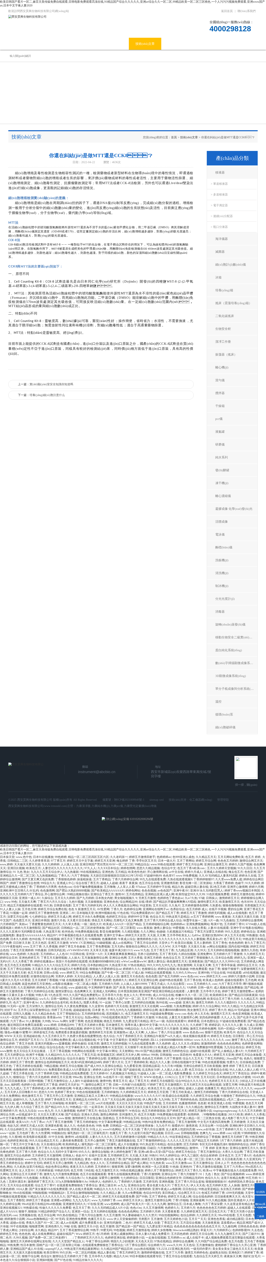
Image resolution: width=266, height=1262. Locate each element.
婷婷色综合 (248, 931)
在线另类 (93, 1043)
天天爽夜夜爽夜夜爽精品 (120, 954)
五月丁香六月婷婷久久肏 (158, 998)
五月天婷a (117, 946)
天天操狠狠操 (93, 901)
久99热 (46, 1021)
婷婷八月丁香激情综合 (159, 1170)
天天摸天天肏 (196, 946)
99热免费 (13, 1245)
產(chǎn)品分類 (232, 158)
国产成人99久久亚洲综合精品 (103, 1066)
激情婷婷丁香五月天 (41, 1181)
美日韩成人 (169, 1192)
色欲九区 (13, 1125)
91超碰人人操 (146, 1073)
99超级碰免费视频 (161, 1013)
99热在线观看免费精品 (42, 1118)
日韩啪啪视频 (189, 1133)
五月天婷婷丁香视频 (45, 980)
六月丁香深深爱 (212, 1204)
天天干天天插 (131, 1129)
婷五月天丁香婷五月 (74, 939)
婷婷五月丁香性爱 (21, 1062)
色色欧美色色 (86, 1125)
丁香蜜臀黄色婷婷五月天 (45, 924)
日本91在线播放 (43, 857)
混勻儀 (220, 380)
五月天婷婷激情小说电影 (130, 1136)
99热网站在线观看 (83, 1051)
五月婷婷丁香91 (234, 924)
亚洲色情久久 (54, 1226)
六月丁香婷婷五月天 (129, 1036)
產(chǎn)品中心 (86, 43)
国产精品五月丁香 (167, 913)
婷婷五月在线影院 (162, 1080)
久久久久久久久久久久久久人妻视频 (182, 939)
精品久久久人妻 (160, 1062)
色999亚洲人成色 (183, 857)
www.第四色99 (182, 1054)
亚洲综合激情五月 (215, 864)
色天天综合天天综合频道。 (31, 1051)
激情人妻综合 (162, 927)
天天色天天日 (144, 1241)
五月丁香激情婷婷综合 (151, 1140)
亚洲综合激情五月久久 (244, 1148)
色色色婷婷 (236, 942)
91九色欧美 (157, 1163)
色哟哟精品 (180, 1148)
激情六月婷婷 (97, 998)
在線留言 (200, 43)
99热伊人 (95, 1181)
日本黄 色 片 (100, 1010)
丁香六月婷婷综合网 (125, 879)
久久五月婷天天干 (53, 1036)
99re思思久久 (253, 1166)
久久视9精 (15, 1136)
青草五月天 (120, 1080)
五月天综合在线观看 (20, 1185)
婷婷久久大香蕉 (255, 1114)
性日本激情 (27, 1245)
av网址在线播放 (217, 946)
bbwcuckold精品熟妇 (186, 1230)
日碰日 (151, 1148)
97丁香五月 (58, 860)
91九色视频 (30, 1177)
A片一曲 (213, 920)
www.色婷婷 (18, 954)
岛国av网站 (92, 1017)
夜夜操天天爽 (232, 1256)
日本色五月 (226, 1155)
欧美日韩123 (148, 1047)
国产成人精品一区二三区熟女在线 (198, 1118)
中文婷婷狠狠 (184, 998)
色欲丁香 (214, 968)
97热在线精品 (136, 965)
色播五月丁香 (118, 1133)
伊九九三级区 (190, 1155)
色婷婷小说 (28, 1084)
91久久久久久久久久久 (173, 1024)
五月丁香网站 (185, 860)
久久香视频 (50, 946)
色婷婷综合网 (132, 909)
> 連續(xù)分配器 (222, 216)
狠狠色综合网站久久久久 (142, 946)
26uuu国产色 (234, 1058)
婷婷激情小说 (135, 1237)
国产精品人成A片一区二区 (84, 1196)
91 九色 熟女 (21, 871)
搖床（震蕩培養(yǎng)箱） (233, 303)
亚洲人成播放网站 (122, 1233)
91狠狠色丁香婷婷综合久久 (238, 1095)
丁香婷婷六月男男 (45, 886)
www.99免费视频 (186, 875)
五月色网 (251, 980)
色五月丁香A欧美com (191, 868)
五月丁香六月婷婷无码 (87, 905)
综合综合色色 (55, 1047)
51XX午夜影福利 (11, 946)
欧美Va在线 (59, 987)
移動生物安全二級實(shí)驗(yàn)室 (236, 637)
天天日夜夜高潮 (232, 1159)
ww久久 (44, 998)
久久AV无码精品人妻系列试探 (218, 875)
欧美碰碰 (182, 968)
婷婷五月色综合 (186, 1151)
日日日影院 (146, 1177)
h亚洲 (236, 1133)
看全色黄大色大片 (158, 1185)
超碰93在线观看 (200, 1051)
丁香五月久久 (180, 1185)
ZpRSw (196, 935)
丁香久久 (64, 875)
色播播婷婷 (109, 939)
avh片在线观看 (105, 1103)
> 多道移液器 (219, 194)
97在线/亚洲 (95, 1204)
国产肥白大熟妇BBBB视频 (73, 890)
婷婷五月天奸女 (69, 1084)
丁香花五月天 (170, 1222)
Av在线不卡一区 (113, 1077)
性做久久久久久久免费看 (55, 1207)
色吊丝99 (247, 901)
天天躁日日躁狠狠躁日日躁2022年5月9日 (116, 875)
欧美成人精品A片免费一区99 (176, 1047)
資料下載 (174, 43)
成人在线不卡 (195, 1237)
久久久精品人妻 (110, 1192)
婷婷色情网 (128, 868)
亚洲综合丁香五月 (102, 894)
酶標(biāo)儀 (223, 547)
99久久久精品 (230, 1006)
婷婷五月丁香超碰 (37, 1200)
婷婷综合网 (150, 1010)
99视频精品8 (56, 1192)
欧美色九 (76, 1002)
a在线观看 (81, 1136)
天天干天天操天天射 (13, 972)
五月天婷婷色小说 (175, 1219)
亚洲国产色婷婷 (139, 1039)
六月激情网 (164, 1148)
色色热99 (259, 1155)
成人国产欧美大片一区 (135, 1204)
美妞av (23, 924)
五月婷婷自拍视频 (143, 1002)
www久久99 (174, 1245)
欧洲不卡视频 (35, 1054)
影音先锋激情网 (110, 931)
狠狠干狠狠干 (230, 968)
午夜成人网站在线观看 (87, 1088)
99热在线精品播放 (131, 1170)
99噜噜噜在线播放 (215, 1114)
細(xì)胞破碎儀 (225, 727)
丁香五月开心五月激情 (58, 1095)
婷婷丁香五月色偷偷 (72, 946)
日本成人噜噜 (192, 1204)
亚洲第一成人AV (29, 898)
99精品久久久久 (158, 1136)
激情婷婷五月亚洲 (100, 1032)
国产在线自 (72, 1114)
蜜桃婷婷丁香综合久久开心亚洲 (235, 1245)
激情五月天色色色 (132, 976)
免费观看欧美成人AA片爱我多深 (69, 1069)
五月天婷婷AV (99, 1073)
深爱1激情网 (133, 1166)
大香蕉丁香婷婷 (223, 883)
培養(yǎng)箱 (224, 290)
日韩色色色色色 (248, 1226)
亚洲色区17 (235, 1252)
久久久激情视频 (65, 1110)
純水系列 (221, 457)
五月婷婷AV (102, 1166)
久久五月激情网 (153, 1207)
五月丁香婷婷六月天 (229, 1129)
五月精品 (121, 871)
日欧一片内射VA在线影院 (129, 1084)
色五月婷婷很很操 (153, 1110)
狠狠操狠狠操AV (216, 1181)
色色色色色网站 (128, 1211)
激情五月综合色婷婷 (17, 1155)
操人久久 (70, 1125)
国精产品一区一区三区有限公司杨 (58, 1245)
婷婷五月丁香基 (47, 1084)
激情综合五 (174, 1204)
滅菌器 (220, 251)
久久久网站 (147, 931)
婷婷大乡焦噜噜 (161, 1230)
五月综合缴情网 (39, 1129)
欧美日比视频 (183, 942)
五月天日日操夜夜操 (13, 1080)
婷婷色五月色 (8, 1233)
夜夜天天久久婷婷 (81, 1166)
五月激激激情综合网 (94, 957)
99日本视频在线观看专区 (145, 1256)
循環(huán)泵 (224, 714)
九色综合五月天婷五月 (208, 1256)
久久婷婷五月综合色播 (204, 1095)
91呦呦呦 (94, 939)
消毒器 (220, 611)
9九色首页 (55, 995)
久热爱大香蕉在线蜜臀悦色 (84, 1036)
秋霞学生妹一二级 (195, 920)
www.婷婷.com (222, 1133)
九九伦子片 (163, 1125)
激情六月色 (58, 920)
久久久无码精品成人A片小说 (110, 1207)
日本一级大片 (166, 860)
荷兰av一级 (157, 1021)
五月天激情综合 (203, 1163)
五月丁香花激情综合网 (74, 1230)
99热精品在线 (132, 1122)
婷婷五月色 (253, 1047)
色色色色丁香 (112, 1159)
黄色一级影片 (93, 1159)
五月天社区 (160, 905)
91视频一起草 (19, 913)
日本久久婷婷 (19, 939)
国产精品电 (251, 987)
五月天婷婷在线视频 (104, 1211)
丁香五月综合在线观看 (177, 1256)
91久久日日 (245, 868)
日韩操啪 (165, 1054)
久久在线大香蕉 (196, 927)
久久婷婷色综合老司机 (54, 1002)
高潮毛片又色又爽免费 (128, 920)
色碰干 (239, 883)
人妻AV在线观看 (218, 927)
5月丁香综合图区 (135, 1245)
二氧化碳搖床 (224, 316)
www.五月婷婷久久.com (202, 983)
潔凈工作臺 (223, 341)
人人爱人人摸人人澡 (106, 976)
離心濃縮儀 (223, 496)
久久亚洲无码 (252, 1159)
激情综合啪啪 (100, 1151)
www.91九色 (141, 950)
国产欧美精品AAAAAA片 (107, 890)
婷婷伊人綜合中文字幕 (107, 1069)
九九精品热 (81, 1163)
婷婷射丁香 (251, 1252)
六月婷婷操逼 (44, 1170)
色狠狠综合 (149, 968)
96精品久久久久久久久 (108, 1189)
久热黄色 (215, 905)
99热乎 (94, 1230)
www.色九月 (45, 1110)
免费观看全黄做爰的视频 (71, 1032)
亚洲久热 (188, 1002)
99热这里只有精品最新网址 (81, 1248)
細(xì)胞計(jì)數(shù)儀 (230, 264)
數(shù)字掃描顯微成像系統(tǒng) (236, 663)
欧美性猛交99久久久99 (190, 894)
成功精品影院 (235, 1219)
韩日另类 (10, 987)
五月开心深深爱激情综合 (34, 1010)
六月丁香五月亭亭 (230, 983)
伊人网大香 (149, 1099)
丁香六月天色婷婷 (37, 1077)
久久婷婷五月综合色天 (207, 1073)
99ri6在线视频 (22, 1192)
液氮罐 (220, 431)
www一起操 (7, 1133)
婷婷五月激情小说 (200, 1110)
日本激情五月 (114, 1024)
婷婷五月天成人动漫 (147, 1222)
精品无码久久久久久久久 (237, 1088)
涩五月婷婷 (190, 1144)
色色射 (202, 1103)
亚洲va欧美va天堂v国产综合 (156, 1151)
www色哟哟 (111, 1204)
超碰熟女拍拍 (218, 1252)
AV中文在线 (55, 1136)
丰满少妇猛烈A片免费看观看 (69, 968)
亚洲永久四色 (90, 1114)
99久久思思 (232, 931)
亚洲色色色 (111, 901)
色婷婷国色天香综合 (241, 1181)
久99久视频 (20, 1237)
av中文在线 (176, 871)
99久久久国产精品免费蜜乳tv (81, 995)
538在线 (89, 1170)
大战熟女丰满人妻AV (242, 1107)
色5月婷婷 (102, 1233)
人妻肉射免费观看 (71, 1140)
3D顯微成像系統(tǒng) (230, 676)
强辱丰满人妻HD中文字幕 (141, 1024)
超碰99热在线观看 (170, 980)
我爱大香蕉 (90, 1002)
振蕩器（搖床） (226, 354)
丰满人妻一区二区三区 (189, 1159)
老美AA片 (22, 1122)
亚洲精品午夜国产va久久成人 (163, 1036)
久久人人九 (228, 1017)
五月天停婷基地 (48, 1159)
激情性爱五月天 (207, 901)
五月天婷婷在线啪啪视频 (223, 950)
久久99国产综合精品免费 (211, 1241)
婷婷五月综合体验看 (248, 1054)
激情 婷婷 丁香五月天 (236, 1066)
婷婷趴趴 (214, 1024)
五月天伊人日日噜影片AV (20, 1092)
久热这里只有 (51, 931)
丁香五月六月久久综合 (52, 901)
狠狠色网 (200, 998)
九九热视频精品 (46, 875)
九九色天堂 (36, 1099)
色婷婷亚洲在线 (17, 1140)
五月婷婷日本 (78, 998)
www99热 (31, 1159)
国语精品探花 (151, 1066)
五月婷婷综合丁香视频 (205, 1136)
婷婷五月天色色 (221, 1036)
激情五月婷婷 (204, 1002)
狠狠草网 (117, 1166)
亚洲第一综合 (80, 1211)
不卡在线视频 (51, 939)
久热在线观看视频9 (179, 879)
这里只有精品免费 (232, 1177)
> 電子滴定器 (219, 205)
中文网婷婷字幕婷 (100, 987)
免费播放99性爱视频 (209, 1047)
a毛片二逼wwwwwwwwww (243, 1099)
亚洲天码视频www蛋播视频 (52, 1043)
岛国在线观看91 (176, 1021)
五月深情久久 (35, 1006)
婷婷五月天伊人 (133, 1200)
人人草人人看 (125, 886)
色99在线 (35, 939)
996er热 (77, 1077)
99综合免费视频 (90, 972)
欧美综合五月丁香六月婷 (223, 998)
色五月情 (76, 1170)
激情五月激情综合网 (158, 1200)
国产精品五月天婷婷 (205, 1140)
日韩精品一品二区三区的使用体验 (83, 927)
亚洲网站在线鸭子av (156, 909)
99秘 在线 (70, 1226)
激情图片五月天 (221, 1013)
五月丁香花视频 (60, 1051)
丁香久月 (116, 909)
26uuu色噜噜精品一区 (40, 1219)
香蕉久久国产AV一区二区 (123, 998)
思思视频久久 (115, 1013)
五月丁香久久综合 (47, 1148)
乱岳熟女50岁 (151, 1069)
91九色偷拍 (227, 920)
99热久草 (41, 995)
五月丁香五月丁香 (162, 950)
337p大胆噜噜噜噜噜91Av (71, 1181)
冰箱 (218, 277)
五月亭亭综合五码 (127, 1118)
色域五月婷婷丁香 (213, 1192)
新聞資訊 (116, 43)
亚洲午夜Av (30, 1002)
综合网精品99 (128, 901)
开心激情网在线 (157, 871)
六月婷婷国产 (8, 924)
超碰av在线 (17, 1222)
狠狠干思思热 (213, 1032)
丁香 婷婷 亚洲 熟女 (215, 1148)
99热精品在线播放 (121, 1095)
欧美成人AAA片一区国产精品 (122, 924)
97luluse (141, 886)
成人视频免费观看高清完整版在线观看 (230, 1237)
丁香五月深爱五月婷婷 (208, 931)
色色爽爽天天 (83, 991)
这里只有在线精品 (71, 1159)
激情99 (69, 1136)
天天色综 (189, 1245)
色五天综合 (196, 1069)
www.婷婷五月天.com (213, 976)
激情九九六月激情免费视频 (61, 1174)
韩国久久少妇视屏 (122, 1241)
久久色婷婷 (163, 1043)
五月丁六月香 (174, 1252)
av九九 (122, 1185)
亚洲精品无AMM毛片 (86, 1099)
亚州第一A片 (94, 954)
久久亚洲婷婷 (26, 987)
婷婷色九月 (43, 987)
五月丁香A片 (243, 1155)
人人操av (151, 1032)
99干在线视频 (19, 1226)
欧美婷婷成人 (71, 1144)
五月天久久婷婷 (65, 898)
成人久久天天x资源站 (186, 1043)
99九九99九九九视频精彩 (126, 1010)
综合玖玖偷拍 (75, 1058)
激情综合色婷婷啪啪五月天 (52, 1062)
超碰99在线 (133, 1099)
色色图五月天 (22, 920)
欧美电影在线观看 (35, 1136)
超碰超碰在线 (82, 1010)
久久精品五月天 (206, 857)
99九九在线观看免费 (153, 879)
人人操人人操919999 (134, 983)
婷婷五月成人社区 (32, 1125)
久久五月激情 (112, 1215)
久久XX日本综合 (108, 868)
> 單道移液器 (219, 183)
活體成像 (221, 521)
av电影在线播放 (62, 983)
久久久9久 (147, 1028)
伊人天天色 (202, 1013)
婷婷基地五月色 (43, 1032)
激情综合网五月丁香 (98, 1084)
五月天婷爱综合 (14, 1054)
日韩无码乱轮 (56, 950)
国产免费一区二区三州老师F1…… (51, 1237)
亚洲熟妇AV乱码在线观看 (124, 1058)
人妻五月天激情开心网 (183, 1017)
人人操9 (74, 1080)
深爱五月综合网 (17, 916)
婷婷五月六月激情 (166, 1028)
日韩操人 (212, 898)
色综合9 (46, 1256)
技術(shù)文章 (145, 43)
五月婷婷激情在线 (93, 1013)
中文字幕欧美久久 (77, 1047)
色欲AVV (81, 1155)
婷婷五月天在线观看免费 (118, 1196)
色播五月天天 (96, 1219)
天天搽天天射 (40, 968)
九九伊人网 (11, 1107)
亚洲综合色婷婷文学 (168, 1177)
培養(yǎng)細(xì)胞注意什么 (47, 395)
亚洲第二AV (67, 913)
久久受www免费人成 (228, 879)
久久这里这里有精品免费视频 (243, 1204)
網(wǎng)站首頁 (26, 43)
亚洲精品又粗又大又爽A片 (91, 1095)
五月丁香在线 (192, 980)
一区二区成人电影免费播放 (173, 1073)
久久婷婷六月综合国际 (14, 1047)
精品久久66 (120, 1256)
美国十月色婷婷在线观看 (72, 961)
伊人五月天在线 (234, 935)
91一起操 (105, 1002)
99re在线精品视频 (71, 1028)
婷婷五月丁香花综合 (236, 1073)
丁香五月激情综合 (56, 1080)
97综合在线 (218, 972)
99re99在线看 (226, 1215)
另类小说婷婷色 (148, 954)
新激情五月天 (86, 909)
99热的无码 (62, 1170)
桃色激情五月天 (177, 961)
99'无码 (60, 1219)
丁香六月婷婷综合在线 (39, 991)
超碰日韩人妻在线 (196, 886)
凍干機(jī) (221, 483)
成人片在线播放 (128, 1144)
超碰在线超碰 (152, 987)
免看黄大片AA (202, 1054)
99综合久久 (48, 883)
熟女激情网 (184, 965)
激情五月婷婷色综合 (176, 1051)
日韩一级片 (205, 987)
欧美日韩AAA (38, 1069)
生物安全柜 (223, 328)
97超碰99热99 (152, 875)
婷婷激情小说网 (14, 1219)
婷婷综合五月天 (247, 965)
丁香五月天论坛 (73, 1017)
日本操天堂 (7, 857)
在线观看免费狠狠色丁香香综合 (77, 1185)
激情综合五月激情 (216, 1107)
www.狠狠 (64, 1118)
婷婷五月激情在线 (242, 894)
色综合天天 (157, 916)
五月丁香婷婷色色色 (184, 1099)
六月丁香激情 (172, 1058)
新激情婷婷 (208, 1043)
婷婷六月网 (256, 886)
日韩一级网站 (59, 998)
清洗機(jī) (221, 573)
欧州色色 (68, 931)
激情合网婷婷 (109, 1114)
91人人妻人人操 (10, 909)
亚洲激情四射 (169, 883)
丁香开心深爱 (121, 1002)
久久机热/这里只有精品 (29, 1166)
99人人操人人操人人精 (244, 1069)
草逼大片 (206, 1230)
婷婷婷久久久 (131, 968)
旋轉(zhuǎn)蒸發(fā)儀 (230, 624)
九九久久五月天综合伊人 (47, 871)
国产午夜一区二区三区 (116, 972)
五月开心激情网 (94, 1140)
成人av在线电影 (237, 913)
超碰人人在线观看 (239, 1207)
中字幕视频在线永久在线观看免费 (80, 935)
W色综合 (134, 1110)
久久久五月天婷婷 (250, 1110)
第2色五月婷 (218, 886)
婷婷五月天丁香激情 (194, 913)
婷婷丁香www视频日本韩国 (242, 890)
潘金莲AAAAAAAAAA (31, 935)
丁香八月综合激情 (169, 1032)
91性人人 (95, 1129)
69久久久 (84, 1151)
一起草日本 (96, 1107)
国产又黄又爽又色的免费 (38, 879)
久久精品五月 (249, 998)
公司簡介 (56, 43)
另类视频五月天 (254, 905)
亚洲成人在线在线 (215, 871)
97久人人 (90, 868)
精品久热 (177, 886)
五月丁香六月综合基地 (189, 1181)
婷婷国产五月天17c (31, 1039)
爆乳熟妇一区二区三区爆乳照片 (87, 1133)
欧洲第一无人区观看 (155, 1166)
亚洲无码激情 (112, 1222)
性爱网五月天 (8, 1170)
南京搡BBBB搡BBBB (172, 1010)
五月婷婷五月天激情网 (46, 1155)
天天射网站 (126, 1051)
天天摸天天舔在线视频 (27, 1252)
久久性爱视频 (252, 1129)
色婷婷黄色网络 (252, 1043)
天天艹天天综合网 (113, 1099)
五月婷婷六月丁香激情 (227, 954)
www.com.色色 (184, 1013)
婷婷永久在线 (247, 875)
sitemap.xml (156, 799)
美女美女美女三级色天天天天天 (232, 1248)
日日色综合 (189, 1189)
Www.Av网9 (59, 1021)
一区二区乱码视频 (84, 1252)
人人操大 (74, 957)
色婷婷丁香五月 (87, 1110)
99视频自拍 (58, 1133)
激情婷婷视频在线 (152, 1252)
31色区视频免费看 (217, 894)
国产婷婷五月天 (177, 1110)
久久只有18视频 (171, 1066)
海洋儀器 (221, 238)
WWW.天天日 (13, 1036)
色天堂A (247, 1196)
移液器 (220, 172)
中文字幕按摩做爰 (110, 1122)
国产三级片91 (251, 1233)
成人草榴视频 (24, 1103)
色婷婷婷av (164, 857)
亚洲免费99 (204, 954)
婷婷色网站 (133, 890)
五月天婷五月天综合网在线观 (202, 1084)
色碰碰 (160, 931)
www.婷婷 (50, 1024)
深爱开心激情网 (109, 1177)
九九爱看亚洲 (132, 1066)
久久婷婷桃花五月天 (133, 1092)
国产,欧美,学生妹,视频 (127, 987)
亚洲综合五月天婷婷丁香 (26, 1174)
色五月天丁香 (81, 1207)
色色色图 (151, 976)
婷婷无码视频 (217, 913)
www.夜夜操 (223, 916)
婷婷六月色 (78, 965)
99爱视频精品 (29, 998)
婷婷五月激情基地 (138, 1230)
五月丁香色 (220, 942)
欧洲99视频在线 (105, 913)
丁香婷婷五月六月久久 (88, 1237)
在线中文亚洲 (97, 1155)
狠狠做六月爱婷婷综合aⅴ (105, 968)
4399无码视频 (235, 1192)
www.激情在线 (60, 1129)
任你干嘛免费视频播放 (87, 886)
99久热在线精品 (67, 1215)
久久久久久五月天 (179, 1140)
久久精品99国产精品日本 (117, 1248)
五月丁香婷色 (157, 1196)
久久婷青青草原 (39, 860)
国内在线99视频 (238, 946)
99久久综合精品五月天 (43, 1140)
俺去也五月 (235, 871)
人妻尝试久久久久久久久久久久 (62, 868)
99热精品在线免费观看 (74, 1073)
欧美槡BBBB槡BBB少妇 (104, 961)
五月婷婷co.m (176, 1237)
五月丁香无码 (168, 954)
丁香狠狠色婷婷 (65, 879)
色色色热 (25, 1233)
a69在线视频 (251, 972)
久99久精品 (38, 1047)
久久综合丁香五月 (32, 1107)
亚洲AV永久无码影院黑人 (206, 890)
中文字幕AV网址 (107, 1051)
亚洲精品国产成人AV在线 (26, 1248)
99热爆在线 (30, 1207)
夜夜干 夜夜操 (128, 883)
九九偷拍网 (229, 1226)
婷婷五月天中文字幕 (80, 860)
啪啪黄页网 (36, 1226)
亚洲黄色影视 (54, 1125)
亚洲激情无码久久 (74, 1204)
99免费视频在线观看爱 (171, 1114)
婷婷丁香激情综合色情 (24, 883)
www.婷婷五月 (69, 972)
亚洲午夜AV (181, 890)
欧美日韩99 (51, 1252)
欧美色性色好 (137, 871)
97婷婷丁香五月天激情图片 (164, 1084)
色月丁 (17, 1002)
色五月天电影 (146, 1114)
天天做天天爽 (27, 901)
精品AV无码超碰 (238, 1010)
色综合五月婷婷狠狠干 (113, 1110)
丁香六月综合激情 (152, 1129)
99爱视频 (178, 927)
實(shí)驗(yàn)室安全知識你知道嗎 (51, 384)
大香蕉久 (45, 1177)
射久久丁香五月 (255, 942)
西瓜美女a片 (214, 939)
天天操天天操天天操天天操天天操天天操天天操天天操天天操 (144, 1107)
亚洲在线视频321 (11, 1207)
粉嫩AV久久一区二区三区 (191, 995)
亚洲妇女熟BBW (212, 935)
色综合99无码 (152, 1192)
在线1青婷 (145, 901)
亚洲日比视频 (16, 868)
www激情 (6, 1051)
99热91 (153, 1155)
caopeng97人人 (53, 1248)
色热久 (248, 1058)
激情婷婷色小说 (147, 939)
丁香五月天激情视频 (54, 957)
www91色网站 (112, 1129)
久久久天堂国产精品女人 (68, 1241)
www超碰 (175, 1002)
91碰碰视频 (103, 942)
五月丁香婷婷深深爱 (98, 980)
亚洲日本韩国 (40, 920)
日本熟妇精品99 (97, 965)
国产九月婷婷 (85, 898)
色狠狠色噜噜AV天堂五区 (106, 1047)
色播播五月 (212, 1088)
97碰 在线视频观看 (71, 980)
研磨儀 (220, 444)
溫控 (218, 701)
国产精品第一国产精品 (130, 1226)
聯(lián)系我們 (247, 11)
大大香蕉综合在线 (216, 1069)
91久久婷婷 (252, 883)
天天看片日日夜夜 (78, 920)
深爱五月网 (230, 1084)
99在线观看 (234, 972)
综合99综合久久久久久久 (191, 1080)
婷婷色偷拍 (79, 1043)
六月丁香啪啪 (80, 875)
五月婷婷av (47, 954)
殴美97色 (217, 924)
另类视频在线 (27, 1215)
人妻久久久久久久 (101, 1136)
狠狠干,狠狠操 (27, 1211)
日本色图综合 (209, 1021)
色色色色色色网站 (228, 1043)
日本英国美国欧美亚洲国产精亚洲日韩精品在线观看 (152, 991)
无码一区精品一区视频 (232, 1028)
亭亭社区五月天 (146, 860)
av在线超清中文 (26, 1114)
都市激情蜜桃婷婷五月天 (76, 1148)
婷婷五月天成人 (136, 1088)
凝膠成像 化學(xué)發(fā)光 (233, 508)
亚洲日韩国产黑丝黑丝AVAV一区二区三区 (106, 864)
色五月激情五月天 (136, 1013)
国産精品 (108, 1118)
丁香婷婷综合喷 (96, 1058)
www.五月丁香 (32, 946)
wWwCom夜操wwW (133, 961)
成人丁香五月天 (139, 1080)
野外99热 (145, 995)
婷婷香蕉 (194, 1021)
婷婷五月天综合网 (201, 1233)
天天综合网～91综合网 (213, 1125)
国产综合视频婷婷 (232, 1174)
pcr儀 (219, 418)
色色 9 (72, 909)
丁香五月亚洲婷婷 (21, 950)
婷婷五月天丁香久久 (188, 1170)
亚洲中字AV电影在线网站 (246, 927)
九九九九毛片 (81, 1200)
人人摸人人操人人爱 (174, 1069)
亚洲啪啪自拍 (37, 1017)
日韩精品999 (66, 1024)
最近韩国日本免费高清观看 (24, 1024)
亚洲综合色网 (118, 957)
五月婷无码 (150, 1181)
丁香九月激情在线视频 (207, 1166)
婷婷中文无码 (92, 1028)
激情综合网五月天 (251, 860)
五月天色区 (39, 942)
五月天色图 (243, 1215)
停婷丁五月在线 (61, 1010)
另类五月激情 (147, 898)
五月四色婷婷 (179, 1233)
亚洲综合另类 (92, 1077)
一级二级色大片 (91, 924)
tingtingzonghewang (225, 1110)
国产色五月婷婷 (169, 976)
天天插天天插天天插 (245, 916)
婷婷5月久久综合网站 (206, 1006)
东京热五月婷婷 (230, 1189)
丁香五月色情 (24, 1043)
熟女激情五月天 (197, 1010)
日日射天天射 (22, 942)
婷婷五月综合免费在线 (52, 909)
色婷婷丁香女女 (65, 1092)
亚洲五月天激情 (58, 942)
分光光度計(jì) (225, 598)
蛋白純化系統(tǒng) (228, 650)
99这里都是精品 (179, 1136)
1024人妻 (22, 1189)
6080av (188, 1039)
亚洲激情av (120, 1032)
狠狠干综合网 (30, 1256)
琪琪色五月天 (79, 1129)
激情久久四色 (249, 950)
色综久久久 (212, 1177)
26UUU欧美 (235, 1114)
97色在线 (123, 913)
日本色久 (251, 1219)
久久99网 (58, 1177)
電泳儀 (220, 534)
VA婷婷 (191, 987)
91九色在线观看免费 (141, 1043)
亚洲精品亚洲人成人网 (159, 894)
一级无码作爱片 (201, 1248)
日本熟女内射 (104, 898)
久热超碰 (91, 1177)
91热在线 (161, 1017)
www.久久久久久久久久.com (212, 1039)
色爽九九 (205, 1133)
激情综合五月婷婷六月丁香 (69, 1256)
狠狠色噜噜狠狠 (233, 905)
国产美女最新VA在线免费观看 (48, 1189)
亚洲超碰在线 (32, 1036)
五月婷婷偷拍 (110, 1092)
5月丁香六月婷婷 (230, 1140)
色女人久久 (131, 995)
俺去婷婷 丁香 (125, 860)
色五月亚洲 (35, 972)
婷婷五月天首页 (135, 935)
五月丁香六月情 (189, 1077)
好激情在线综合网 (42, 976)
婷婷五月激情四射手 (142, 857)
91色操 (174, 1166)
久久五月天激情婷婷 (137, 1189)
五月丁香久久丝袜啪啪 (49, 1103)
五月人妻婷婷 (202, 942)
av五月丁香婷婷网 (202, 916)
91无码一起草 (16, 1006)
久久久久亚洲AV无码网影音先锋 (21, 931)
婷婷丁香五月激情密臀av (238, 991)
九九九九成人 (13, 1088)
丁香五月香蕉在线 (21, 1073)
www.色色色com (193, 1032)
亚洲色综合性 (136, 1185)
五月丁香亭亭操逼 (224, 965)
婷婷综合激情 (103, 1148)
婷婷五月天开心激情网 (58, 1163)
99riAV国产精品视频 (148, 1051)
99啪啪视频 (39, 1192)
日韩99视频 (35, 1080)
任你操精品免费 (250, 1062)
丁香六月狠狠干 (187, 1174)
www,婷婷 (6, 864)
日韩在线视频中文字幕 (186, 1062)
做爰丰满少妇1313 (120, 950)
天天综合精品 (83, 976)
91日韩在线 (77, 954)
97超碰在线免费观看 (233, 1021)
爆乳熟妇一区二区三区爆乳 (98, 1144)
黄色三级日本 (107, 1185)
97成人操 (138, 972)
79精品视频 (51, 1066)
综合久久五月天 (193, 1058)
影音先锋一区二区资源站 (196, 883)
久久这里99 (96, 1006)
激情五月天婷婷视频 (114, 1043)
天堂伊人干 (166, 942)
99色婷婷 (60, 857)
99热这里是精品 (208, 1189)
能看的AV (178, 1125)
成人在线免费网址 (43, 1233)
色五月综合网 (46, 1215)
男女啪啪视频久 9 (125, 898)
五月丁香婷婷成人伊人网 (39, 1088)
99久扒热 (65, 1252)
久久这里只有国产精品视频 (145, 1133)
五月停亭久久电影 (100, 1256)
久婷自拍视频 (187, 954)
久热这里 (33, 954)
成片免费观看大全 (90, 1222)
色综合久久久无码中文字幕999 (57, 1151)
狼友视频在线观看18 (196, 1036)
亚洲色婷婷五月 (29, 957)
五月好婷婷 (170, 1103)
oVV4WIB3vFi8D (78, 950)
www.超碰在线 (77, 987)
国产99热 (142, 1196)
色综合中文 (168, 868)
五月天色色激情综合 (52, 1058)
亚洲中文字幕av (114, 935)
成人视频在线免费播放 (228, 987)
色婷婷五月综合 (116, 916)
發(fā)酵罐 (222, 470)
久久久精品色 (194, 1107)
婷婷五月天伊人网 (128, 1054)
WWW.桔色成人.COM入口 (160, 1077)
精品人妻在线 (106, 1252)
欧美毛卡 (229, 1032)
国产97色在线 (63, 1260)
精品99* (52, 935)
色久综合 (109, 1036)
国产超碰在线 (132, 1069)
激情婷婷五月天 (229, 898)
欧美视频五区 (106, 1054)
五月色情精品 (135, 894)
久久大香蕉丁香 (22, 961)
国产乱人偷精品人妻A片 (227, 1051)
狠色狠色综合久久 (173, 987)
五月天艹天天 (197, 1219)
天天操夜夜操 (210, 1222)
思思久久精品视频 (148, 868)
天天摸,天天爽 (156, 935)
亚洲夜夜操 (195, 961)
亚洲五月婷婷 (152, 957)
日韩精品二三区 (17, 860)
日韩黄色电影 (62, 905)
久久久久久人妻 (232, 1024)
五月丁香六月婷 (26, 1151)
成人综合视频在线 (84, 1039)
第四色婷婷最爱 (209, 1017)
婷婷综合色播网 (183, 1241)
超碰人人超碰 (109, 883)
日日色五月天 (217, 1211)
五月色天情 (29, 909)
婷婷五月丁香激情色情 (43, 913)
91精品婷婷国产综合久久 (54, 1211)
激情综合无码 (54, 1006)
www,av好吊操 (205, 1129)
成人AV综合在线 (163, 995)
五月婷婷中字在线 (158, 886)
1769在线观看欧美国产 (114, 1017)
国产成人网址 (139, 1163)
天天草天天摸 (98, 950)
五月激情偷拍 (205, 1245)
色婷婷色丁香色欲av (170, 898)
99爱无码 (106, 1230)
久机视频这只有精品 (180, 931)
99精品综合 (142, 864)
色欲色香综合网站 (57, 1166)
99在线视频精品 (90, 871)
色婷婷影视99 (241, 1230)
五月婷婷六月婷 (109, 983)
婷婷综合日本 (8, 957)
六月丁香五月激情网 (59, 1122)
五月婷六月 (188, 1207)
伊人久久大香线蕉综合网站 (120, 905)
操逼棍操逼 (84, 879)
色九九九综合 (27, 1110)
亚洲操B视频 (44, 1260)
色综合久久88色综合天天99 (157, 1118)
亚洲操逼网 (197, 1200)
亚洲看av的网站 (61, 1200)
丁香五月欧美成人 (181, 1092)
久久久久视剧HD (225, 1002)
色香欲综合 (177, 909)
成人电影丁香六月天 (235, 1118)
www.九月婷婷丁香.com (106, 1200)
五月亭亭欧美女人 (178, 935)
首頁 (174, 137)
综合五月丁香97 (45, 1185)
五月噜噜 (110, 886)
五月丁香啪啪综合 (68, 1013)
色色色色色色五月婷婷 (211, 1207)
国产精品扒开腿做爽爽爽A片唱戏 (174, 901)
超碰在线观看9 (234, 980)
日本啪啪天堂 (85, 913)
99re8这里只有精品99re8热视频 (41, 1204)
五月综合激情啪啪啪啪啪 (83, 1192)
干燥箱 (220, 406)
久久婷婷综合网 (10, 1204)
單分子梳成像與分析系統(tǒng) (236, 688)
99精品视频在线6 (78, 894)
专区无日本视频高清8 (213, 1144)
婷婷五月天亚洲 (105, 860)
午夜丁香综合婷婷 (97, 1241)
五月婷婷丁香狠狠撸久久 (198, 957)
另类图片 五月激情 (150, 1219)
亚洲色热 (108, 871)
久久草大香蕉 (71, 924)
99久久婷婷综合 (169, 1155)
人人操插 (234, 1185)
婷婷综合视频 (166, 968)
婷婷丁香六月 (218, 1010)
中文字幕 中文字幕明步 (112, 1039)
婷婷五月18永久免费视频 (89, 916)
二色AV (127, 1222)
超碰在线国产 (65, 1233)
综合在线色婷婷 (203, 1196)
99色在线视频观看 (88, 1092)
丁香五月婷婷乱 (214, 1058)
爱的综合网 (235, 909)
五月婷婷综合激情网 (249, 920)
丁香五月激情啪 (113, 1028)
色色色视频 (149, 890)
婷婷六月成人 (193, 871)
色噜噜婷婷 (20, 1069)
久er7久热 (191, 898)
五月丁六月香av (234, 1166)
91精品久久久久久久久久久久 (46, 1196)
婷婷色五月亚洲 (158, 1092)
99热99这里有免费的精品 (158, 1122)
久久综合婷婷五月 (16, 1129)
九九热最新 (71, 871)
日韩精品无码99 (193, 1177)
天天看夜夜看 (170, 1211)
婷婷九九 (240, 957)
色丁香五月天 (232, 939)
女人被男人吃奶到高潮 (180, 1129)
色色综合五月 (171, 957)
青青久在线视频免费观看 (124, 1174)
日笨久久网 (213, 1159)
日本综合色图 (224, 957)
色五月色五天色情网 (17, 965)
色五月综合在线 (149, 883)
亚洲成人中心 (65, 883)
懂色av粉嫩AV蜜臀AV (18, 1032)
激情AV (120, 894)
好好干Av (10, 1010)
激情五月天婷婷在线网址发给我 (30, 1241)
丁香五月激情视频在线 (120, 1140)
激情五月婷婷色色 (196, 1252)
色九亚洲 (13, 998)
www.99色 (10, 901)
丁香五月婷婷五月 (128, 1252)
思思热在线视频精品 (45, 1028)
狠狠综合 (19, 1077)
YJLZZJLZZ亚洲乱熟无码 (172, 1248)
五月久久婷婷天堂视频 (221, 868)
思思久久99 (46, 1092)
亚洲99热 (203, 972)
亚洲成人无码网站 (104, 991)
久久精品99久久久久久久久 (62, 1054)
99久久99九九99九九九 (161, 965)
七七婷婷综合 (38, 916)
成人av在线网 (69, 1222)
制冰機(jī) (221, 586)
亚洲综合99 (168, 1174)
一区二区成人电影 (85, 983)
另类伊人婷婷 (64, 976)
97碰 (201, 898)
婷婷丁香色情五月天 (58, 1099)
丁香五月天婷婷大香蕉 (89, 1024)
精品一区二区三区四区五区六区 (88, 857)
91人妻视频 (33, 1021)
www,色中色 (24, 857)
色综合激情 (174, 1144)
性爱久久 (232, 1062)
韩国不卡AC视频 (114, 1088)
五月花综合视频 (190, 1222)
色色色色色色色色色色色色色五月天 (197, 1226)
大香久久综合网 (232, 1151)
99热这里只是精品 (177, 916)
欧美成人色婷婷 (213, 980)
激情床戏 (191, 1125)
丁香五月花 (88, 1054)
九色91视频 (76, 901)
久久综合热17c (74, 1177)
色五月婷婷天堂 (216, 1185)
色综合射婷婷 (209, 1155)
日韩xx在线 (51, 972)
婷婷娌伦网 (64, 1088)
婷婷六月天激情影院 (28, 927)
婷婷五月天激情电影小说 (158, 1159)
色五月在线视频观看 (93, 1174)
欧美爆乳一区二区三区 (80, 1103)
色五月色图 (235, 1241)
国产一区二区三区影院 (120, 927)
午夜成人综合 (126, 939)
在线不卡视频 (217, 909)
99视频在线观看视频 (13, 1196)
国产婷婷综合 (251, 1189)
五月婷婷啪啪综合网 (156, 924)
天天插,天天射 (138, 1155)
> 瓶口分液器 (219, 226)
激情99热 (105, 1080)
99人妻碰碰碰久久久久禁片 (139, 1215)
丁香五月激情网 (186, 1122)
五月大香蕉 (135, 957)
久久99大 (200, 950)
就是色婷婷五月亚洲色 (36, 983)
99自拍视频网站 (169, 1215)
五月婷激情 (238, 1122)
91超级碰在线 (89, 1080)
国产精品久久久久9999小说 (221, 961)
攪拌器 (220, 393)
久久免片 (174, 905)
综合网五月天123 (189, 1192)
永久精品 (41, 1230)
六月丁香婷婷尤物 (46, 1073)
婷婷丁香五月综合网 (189, 864)
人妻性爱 (193, 991)
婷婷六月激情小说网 (241, 976)
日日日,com (172, 1133)
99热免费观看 (198, 968)
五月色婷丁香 (25, 1133)
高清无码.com (8, 1215)
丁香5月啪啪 (180, 1200)
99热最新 (41, 950)
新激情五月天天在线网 (144, 1006)
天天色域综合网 (51, 1144)
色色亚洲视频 (241, 1013)
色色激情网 (47, 890)
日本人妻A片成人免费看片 (152, 1233)
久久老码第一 (119, 857)
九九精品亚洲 (184, 950)
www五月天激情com (179, 1163)
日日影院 (239, 1036)
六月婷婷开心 (222, 1230)
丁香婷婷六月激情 (142, 1017)
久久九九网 (158, 1204)
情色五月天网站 (102, 920)
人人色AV (62, 954)
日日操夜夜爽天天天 (227, 1196)
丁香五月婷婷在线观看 (27, 1066)
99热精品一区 (78, 1107)
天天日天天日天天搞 (129, 1103)
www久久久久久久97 (147, 1095)
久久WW (164, 946)
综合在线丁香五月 (87, 883)
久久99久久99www (184, 972)
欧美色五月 (33, 868)
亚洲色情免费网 (76, 1219)
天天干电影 (179, 946)
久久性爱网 (42, 1133)
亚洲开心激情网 (237, 886)
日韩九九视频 (22, 1013)
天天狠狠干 (131, 1047)
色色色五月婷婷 (228, 860)
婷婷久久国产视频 (240, 864)
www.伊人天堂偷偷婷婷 (122, 1219)
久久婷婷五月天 (254, 954)
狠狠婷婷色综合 (238, 1144)
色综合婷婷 (7, 1043)
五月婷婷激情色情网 (195, 905)
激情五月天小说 (88, 1226)
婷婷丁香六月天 (113, 1062)
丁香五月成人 (157, 983)
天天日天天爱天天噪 (51, 1114)
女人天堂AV (26, 1170)
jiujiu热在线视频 (144, 1248)
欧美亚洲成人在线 (219, 1103)
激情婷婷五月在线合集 (86, 1118)
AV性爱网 (103, 909)
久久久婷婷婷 (50, 864)
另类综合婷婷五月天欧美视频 (202, 1066)
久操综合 (47, 898)
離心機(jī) (221, 367)
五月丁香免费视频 (98, 946)
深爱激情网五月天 (252, 968)
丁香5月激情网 (150, 1174)
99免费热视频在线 (86, 931)
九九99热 (164, 1099)
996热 (154, 1054)
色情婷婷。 (194, 1114)
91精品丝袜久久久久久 (87, 1260)
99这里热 (145, 905)
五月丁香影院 (16, 1200)
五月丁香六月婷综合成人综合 (163, 920)
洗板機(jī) (221, 560)
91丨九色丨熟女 (209, 1174)
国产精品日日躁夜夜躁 (243, 995)
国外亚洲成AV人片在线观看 (246, 1200)
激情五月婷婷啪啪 (206, 1092)
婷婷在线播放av (44, 961)
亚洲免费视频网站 (197, 924)
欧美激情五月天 (229, 901)
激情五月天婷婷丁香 (235, 1136)
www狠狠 (166, 1006)
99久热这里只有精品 (153, 1144)
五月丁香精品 (102, 879)
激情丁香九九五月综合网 (248, 1039)
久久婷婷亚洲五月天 (194, 1211)
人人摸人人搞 (69, 864)
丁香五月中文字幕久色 (24, 1144)
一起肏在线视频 (156, 1237)
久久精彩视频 (130, 931)
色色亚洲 (250, 871)
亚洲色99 (186, 1166)
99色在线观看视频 (213, 1062)
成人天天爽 (136, 1032)
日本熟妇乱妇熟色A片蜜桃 (234, 1077)
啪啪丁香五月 (133, 1077)
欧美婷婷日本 (218, 995)
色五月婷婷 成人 (196, 909)
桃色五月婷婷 (112, 1021)
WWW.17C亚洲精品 (82, 942)
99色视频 (119, 1230)
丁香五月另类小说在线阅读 (244, 1211)
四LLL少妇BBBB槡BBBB (166, 1039)
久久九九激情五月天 (228, 1233)
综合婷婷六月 (156, 1245)
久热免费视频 (182, 1006)
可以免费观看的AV (142, 913)
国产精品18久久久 (56, 1107)
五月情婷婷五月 (118, 1155)
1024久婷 (258, 1077)
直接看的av (228, 1222)
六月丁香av (17, 1021)
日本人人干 (222, 1163)
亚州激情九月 (128, 1114)
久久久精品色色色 (43, 1013)
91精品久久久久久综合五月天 (51, 965)
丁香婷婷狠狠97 (203, 879)
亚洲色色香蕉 (216, 1219)
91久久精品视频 (216, 1200)
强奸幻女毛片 (251, 1256)
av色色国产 (165, 890)
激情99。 (195, 1148)
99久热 (48, 905)
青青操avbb (54, 1017)
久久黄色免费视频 (75, 1006)
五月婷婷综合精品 (117, 1163)
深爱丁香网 (76, 1021)
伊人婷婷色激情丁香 (124, 1151)
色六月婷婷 (14, 1177)
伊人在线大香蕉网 (80, 1189)
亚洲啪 (184, 1028)
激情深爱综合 (64, 991)
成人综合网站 (175, 1088)
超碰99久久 (20, 1099)
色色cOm (136, 1207)
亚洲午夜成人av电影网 (166, 1189)
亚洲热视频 (166, 1181)
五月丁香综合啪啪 (19, 968)
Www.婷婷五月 (85, 1233)
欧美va (207, 1170)
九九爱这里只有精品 (136, 1021)
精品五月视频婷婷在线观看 (24, 905)
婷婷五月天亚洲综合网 (143, 980)
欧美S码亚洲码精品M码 (86, 1062)
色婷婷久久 (120, 980)
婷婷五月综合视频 (71, 1066)
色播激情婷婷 (187, 1103)
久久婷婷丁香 (198, 1024)
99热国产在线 (152, 1103)
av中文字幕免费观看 (13, 1118)
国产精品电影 (131, 1159)
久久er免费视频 (132, 1192)
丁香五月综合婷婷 (145, 942)
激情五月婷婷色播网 (203, 1028)
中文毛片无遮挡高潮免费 (213, 1122)
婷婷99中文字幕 (138, 916)
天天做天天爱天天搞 (27, 864)
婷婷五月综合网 (206, 860)
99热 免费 (102, 1125)
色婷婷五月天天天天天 (223, 1080)
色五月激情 (107, 1226)
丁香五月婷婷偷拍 (85, 1122)
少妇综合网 (26, 1230)
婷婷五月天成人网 (59, 916)
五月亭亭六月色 (210, 991)
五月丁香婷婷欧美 (136, 1062)
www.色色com (189, 976)
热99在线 (162, 1002)
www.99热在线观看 (163, 864)
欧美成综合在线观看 (176, 1095)
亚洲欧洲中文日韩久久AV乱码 (19, 890)
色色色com (65, 886)
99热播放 (252, 935)
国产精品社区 (51, 927)
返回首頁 (227, 11)
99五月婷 (251, 1177)
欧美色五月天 (156, 1088)
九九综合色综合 (234, 1047)
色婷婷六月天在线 (116, 1006)
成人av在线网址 (122, 942)
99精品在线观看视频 (158, 972)
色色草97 (169, 875)
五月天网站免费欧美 (231, 857)
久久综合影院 (176, 983)
